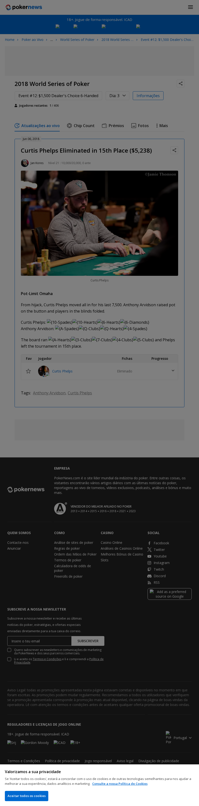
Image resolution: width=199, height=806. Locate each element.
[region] (99, 785)
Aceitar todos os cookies (27, 796)
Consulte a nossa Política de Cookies (120, 783)
